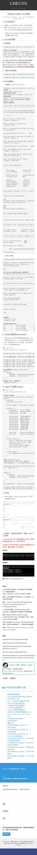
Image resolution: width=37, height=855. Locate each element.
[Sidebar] (1, 8)
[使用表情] (33, 803)
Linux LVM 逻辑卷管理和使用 (16, 710)
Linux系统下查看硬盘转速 (15, 707)
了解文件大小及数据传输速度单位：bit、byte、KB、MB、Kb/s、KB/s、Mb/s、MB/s (19, 714)
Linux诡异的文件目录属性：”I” (16, 718)
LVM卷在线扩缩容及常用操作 (16, 705)
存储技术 (12, 678)
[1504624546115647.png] (18, 508)
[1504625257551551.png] (18, 524)
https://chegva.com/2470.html (12, 671)
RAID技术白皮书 (12, 721)
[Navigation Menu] (35, 8)
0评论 (19, 17)
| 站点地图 (24, 841)
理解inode (10, 723)
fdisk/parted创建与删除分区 (16, 703)
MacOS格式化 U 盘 (13, 699)
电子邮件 (6, 811)
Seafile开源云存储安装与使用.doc (15, 578)
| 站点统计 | (30, 841)
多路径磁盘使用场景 (13, 694)
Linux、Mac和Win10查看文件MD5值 (18, 701)
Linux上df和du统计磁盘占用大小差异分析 (20, 696)
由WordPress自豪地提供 (20, 843)
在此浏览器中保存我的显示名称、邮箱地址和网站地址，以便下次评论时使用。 (18, 829)
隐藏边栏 (32, 17)
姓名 (4, 804)
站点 (4, 818)
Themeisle (18, 845)
